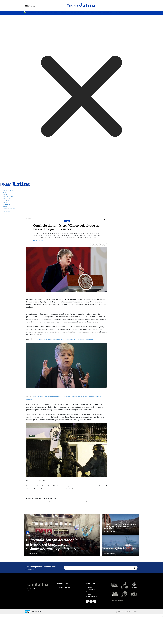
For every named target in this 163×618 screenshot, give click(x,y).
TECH (99, 13)
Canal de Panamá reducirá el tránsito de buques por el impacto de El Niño (120, 549)
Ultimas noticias (31, 13)
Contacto (88, 594)
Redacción (89, 587)
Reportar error (90, 592)
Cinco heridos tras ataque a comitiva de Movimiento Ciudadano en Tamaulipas (64, 339)
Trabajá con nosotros (91, 596)
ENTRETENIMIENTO (108, 13)
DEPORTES (73, 13)
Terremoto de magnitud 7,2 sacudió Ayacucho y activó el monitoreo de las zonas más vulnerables (120, 526)
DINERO (56, 13)
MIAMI (87, 13)
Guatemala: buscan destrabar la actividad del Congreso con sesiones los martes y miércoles (52, 544)
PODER (51, 13)
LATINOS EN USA (64, 13)
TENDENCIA (81, 13)
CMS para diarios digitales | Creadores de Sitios (128, 611)
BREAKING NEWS (42, 13)
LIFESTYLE (94, 13)
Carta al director (90, 589)
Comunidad (118, 13)
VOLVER (105, 219)
